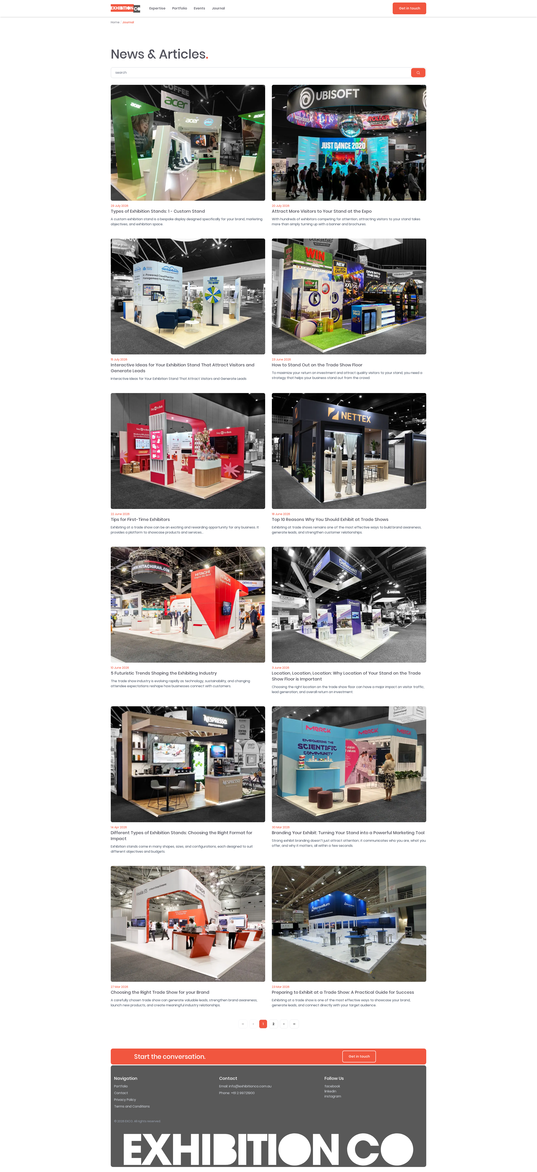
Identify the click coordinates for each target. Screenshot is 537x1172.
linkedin (330, 1091)
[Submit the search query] (418, 72)
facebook (332, 1086)
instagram (333, 1096)
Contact (121, 1093)
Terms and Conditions (132, 1106)
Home (115, 22)
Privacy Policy (125, 1099)
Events (199, 8)
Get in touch (409, 8)
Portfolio (179, 8)
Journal (218, 8)
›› (294, 1023)
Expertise (157, 8)
